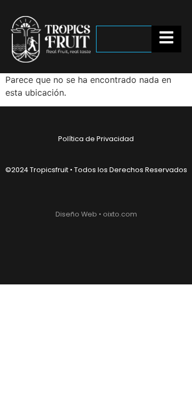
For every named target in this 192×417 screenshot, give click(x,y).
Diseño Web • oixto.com (96, 214)
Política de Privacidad (96, 138)
